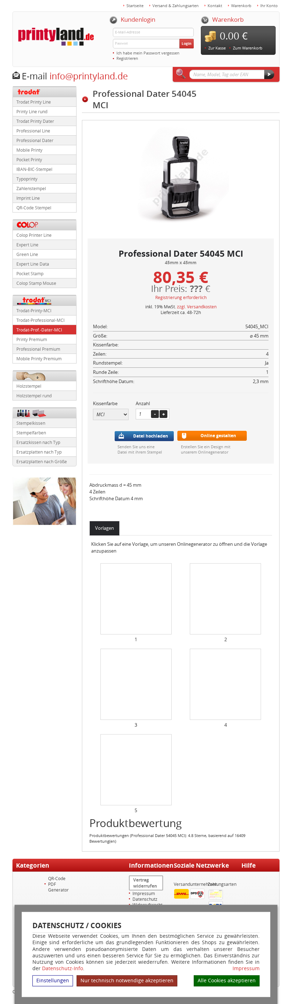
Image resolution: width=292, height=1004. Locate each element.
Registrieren (127, 58)
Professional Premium (38, 349)
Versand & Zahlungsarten (175, 5)
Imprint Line (28, 198)
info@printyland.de (88, 76)
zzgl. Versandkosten (197, 306)
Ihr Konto (269, 5)
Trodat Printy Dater (35, 121)
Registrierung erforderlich (181, 297)
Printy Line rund (31, 111)
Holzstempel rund (34, 395)
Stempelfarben (31, 432)
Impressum (246, 969)
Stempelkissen (30, 423)
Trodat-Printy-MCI (33, 310)
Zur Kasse (217, 48)
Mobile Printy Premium (39, 358)
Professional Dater (34, 140)
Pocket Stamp (29, 273)
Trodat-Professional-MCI (40, 320)
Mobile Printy (29, 150)
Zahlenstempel (31, 188)
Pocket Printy (29, 159)
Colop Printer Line (34, 235)
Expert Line (27, 244)
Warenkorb (241, 5)
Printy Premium (31, 339)
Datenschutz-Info (62, 968)
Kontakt (215, 5)
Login (187, 43)
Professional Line (33, 131)
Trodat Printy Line (33, 102)
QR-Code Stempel (33, 207)
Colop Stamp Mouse (36, 283)
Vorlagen (104, 528)
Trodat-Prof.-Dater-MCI (39, 330)
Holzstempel (28, 386)
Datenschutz (144, 899)
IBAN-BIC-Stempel (34, 169)
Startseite (135, 5)
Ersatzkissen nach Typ (38, 442)
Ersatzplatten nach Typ (39, 452)
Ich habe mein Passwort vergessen (147, 53)
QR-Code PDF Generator (58, 884)
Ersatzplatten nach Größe (41, 461)
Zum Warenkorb (247, 48)
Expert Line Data (32, 264)
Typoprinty (26, 179)
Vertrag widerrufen (145, 883)
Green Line (27, 254)
